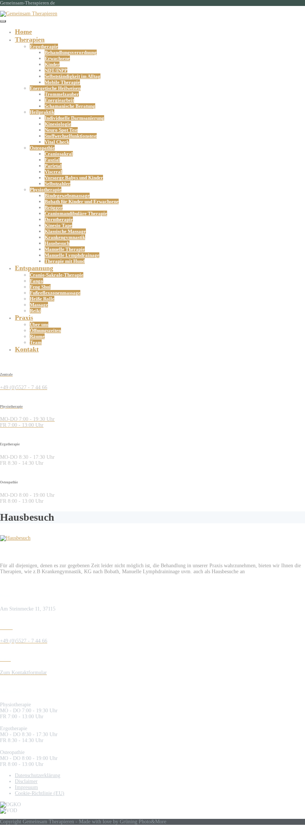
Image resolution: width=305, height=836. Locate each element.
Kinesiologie (58, 124)
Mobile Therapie (62, 82)
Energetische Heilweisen (55, 88)
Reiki (35, 310)
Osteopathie (42, 148)
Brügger (53, 207)
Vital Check (57, 142)
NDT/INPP (56, 70)
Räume (37, 336)
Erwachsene (57, 58)
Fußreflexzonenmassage (55, 293)
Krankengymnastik (65, 237)
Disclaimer (26, 781)
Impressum (26, 787)
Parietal (53, 165)
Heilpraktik (42, 112)
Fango (36, 281)
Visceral (53, 171)
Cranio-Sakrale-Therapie (56, 275)
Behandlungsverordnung (71, 52)
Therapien (30, 39)
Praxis (24, 317)
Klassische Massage (65, 231)
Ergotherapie (44, 46)
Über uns (39, 324)
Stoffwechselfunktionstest (71, 136)
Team (36, 342)
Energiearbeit (59, 100)
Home (23, 31)
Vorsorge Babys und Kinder (74, 177)
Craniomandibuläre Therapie (76, 213)
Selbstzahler (57, 183)
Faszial (52, 160)
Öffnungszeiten (45, 330)
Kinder (52, 64)
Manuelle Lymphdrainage (72, 255)
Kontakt (27, 349)
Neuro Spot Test (61, 130)
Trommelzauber (62, 94)
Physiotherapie (45, 189)
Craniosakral (59, 154)
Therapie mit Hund (65, 261)
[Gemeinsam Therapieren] (28, 13)
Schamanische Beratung (70, 106)
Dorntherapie (59, 219)
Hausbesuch (57, 243)
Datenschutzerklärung (37, 775)
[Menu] (3, 21)
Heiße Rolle (42, 299)
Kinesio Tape (58, 225)
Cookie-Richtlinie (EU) (39, 793)
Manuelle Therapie (65, 249)
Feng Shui (40, 287)
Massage (39, 304)
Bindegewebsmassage (67, 195)
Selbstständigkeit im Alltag (72, 76)
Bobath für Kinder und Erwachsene (82, 201)
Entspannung (34, 268)
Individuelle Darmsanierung (74, 118)
